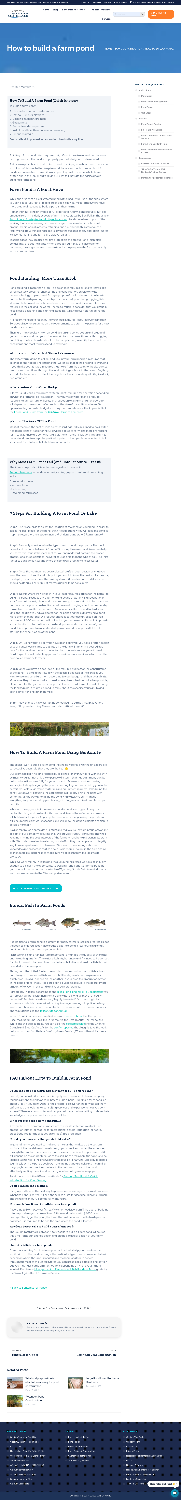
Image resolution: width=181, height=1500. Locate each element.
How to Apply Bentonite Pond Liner (142, 1469)
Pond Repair (74, 1441)
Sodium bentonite (21, 472)
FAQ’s (129, 1460)
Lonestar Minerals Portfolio (155, 163)
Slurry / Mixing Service (78, 1460)
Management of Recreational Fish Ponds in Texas (65, 1269)
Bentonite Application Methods (157, 177)
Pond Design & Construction (81, 1451)
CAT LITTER (15, 1446)
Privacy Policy (132, 1451)
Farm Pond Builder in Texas (155, 144)
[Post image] (15, 1383)
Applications (144, 90)
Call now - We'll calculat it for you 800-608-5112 (153, 2)
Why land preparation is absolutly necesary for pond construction (42, 1382)
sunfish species (63, 1027)
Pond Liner (146, 96)
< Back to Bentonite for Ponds (28, 1287)
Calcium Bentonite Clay (21, 1469)
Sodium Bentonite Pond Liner (24, 1437)
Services (142, 118)
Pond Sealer (147, 107)
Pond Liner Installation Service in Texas (156, 151)
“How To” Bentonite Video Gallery (141, 1483)
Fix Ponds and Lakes (151, 129)
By (71, 1308)
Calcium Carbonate (19, 1483)
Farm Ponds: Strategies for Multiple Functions (38, 219)
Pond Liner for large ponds (155, 101)
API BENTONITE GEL (20, 1460)
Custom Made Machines (79, 1455)
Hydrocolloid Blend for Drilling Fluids (27, 1451)
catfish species (75, 1023)
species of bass (72, 1016)
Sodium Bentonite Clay (21, 1479)
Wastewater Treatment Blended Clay (27, 1455)
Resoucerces (144, 158)
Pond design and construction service (156, 137)
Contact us (131, 1446)
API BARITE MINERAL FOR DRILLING (27, 1465)
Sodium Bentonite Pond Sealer (24, 1441)
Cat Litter (146, 112)
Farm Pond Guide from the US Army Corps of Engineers (48, 412)
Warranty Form (133, 1441)
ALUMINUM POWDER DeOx (23, 1474)
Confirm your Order (135, 1437)
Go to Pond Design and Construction (35, 888)
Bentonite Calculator (136, 1479)
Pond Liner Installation (78, 1437)
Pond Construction (54, 1308)
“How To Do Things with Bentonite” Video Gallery (153, 170)
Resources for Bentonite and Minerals (144, 1455)
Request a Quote (134, 1465)
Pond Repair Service (151, 124)
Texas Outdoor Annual (54, 1011)
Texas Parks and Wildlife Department (80, 992)
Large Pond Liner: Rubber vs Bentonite (102, 1380)
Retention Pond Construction (34, 1398)
